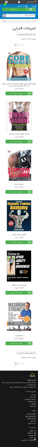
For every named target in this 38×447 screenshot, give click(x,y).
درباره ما (33, 395)
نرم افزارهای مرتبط (30, 416)
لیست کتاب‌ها (32, 402)
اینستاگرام (30, 433)
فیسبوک (31, 435)
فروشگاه (33, 404)
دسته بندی (30, 2)
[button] (16, 95)
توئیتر (32, 438)
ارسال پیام (25, 440)
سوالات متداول (31, 414)
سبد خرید (33, 421)
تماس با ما (33, 406)
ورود (33, 6)
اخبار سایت (32, 397)
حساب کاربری (32, 423)
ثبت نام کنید (21, 6)
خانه (33, 21)
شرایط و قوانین (31, 418)
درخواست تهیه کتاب (30, 399)
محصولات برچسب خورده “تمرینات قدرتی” (18, 21)
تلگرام (32, 431)
